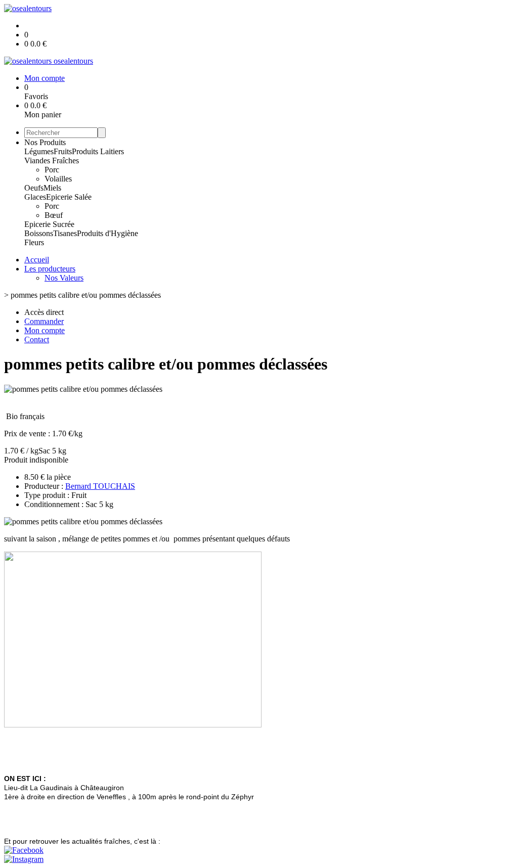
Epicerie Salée (69, 197)
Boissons (38, 233)
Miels (52, 188)
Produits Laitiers (98, 151)
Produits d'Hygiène (107, 233)
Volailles (58, 178)
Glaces (35, 197)
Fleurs (34, 242)
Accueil (36, 259)
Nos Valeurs (64, 277)
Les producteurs (49, 268)
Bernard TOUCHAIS (100, 486)
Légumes (39, 151)
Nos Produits (45, 142)
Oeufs (34, 188)
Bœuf (54, 215)
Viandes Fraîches (51, 160)
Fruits (63, 151)
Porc (52, 169)
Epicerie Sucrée (49, 224)
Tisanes (65, 233)
